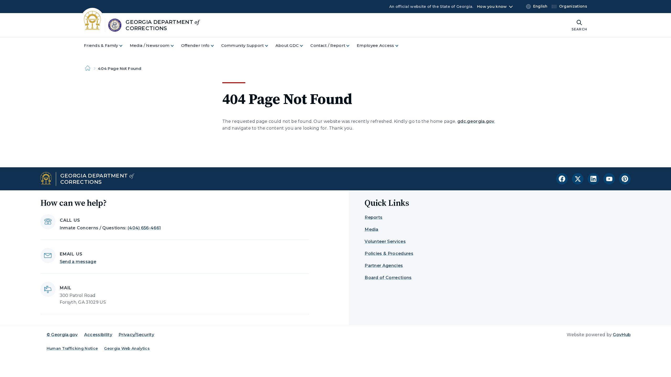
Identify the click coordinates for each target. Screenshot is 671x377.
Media (371, 229)
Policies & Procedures (389, 253)
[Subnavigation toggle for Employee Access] (400, 45)
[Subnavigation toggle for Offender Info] (215, 45)
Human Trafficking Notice (72, 348)
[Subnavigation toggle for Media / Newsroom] (175, 45)
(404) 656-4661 (144, 227)
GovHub (622, 334)
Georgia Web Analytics (127, 348)
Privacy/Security (136, 334)
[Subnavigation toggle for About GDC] (304, 45)
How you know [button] (492, 6)
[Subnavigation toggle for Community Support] (269, 45)
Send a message (78, 261)
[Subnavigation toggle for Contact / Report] (351, 45)
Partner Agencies (384, 265)
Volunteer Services (385, 241)
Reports (373, 217)
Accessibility (98, 334)
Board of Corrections (388, 277)
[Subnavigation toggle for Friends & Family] (124, 45)
